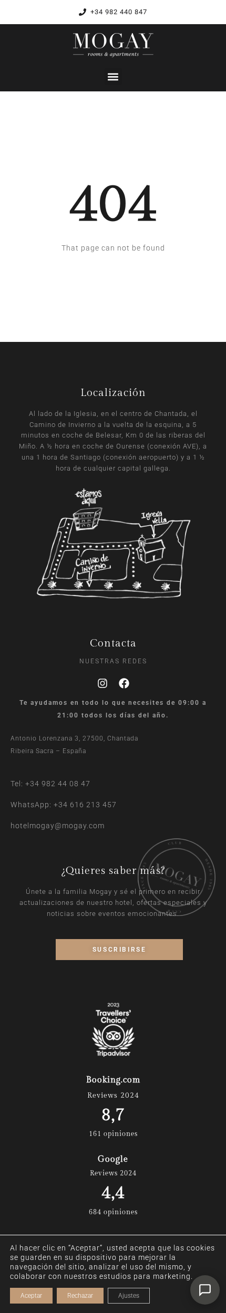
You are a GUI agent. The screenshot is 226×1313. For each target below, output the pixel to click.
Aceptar (31, 1295)
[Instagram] (102, 683)
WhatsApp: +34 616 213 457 (64, 804)
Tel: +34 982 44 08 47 (50, 783)
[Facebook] (124, 683)
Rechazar (80, 1295)
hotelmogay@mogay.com (58, 825)
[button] (113, 76)
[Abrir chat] (205, 1290)
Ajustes (128, 1295)
